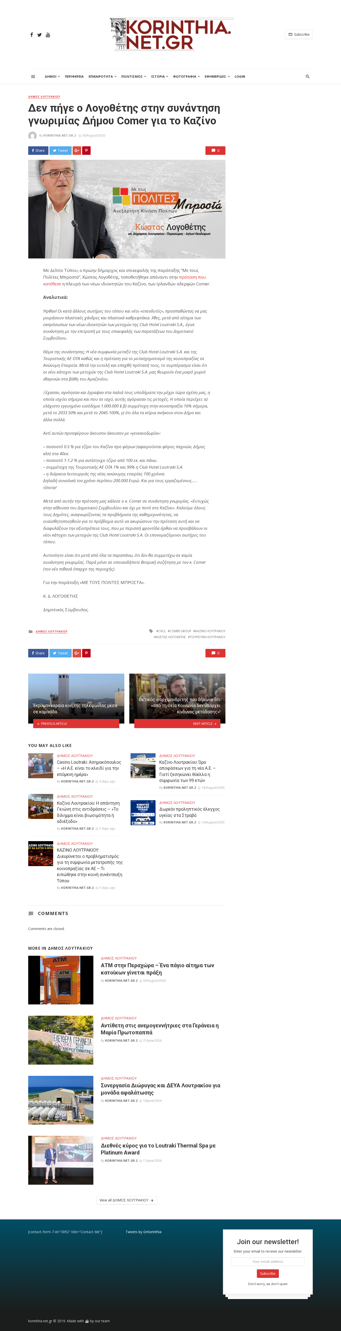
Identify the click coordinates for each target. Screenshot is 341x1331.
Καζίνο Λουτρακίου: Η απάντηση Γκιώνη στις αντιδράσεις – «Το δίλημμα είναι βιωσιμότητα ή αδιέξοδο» (88, 812)
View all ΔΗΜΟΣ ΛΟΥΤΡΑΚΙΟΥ (124, 1200)
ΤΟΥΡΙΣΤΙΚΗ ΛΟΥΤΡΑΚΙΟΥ (207, 637)
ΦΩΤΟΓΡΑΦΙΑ (184, 76)
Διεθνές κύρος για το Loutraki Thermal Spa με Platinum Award (158, 1149)
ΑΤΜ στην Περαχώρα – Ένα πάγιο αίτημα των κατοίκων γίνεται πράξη (157, 968)
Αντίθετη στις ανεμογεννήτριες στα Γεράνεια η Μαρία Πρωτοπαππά (160, 1029)
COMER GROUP (180, 631)
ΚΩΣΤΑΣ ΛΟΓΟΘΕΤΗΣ (171, 637)
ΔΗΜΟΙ (50, 76)
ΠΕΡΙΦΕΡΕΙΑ (74, 76)
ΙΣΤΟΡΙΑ (158, 76)
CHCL (162, 631)
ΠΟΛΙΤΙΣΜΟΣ (132, 76)
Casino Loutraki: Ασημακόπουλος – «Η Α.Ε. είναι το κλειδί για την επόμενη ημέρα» (89, 768)
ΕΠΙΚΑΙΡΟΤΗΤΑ (101, 76)
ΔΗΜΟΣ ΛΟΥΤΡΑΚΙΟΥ (44, 96)
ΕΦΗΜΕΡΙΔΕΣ (215, 76)
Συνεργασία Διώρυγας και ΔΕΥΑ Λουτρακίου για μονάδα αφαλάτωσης (160, 1089)
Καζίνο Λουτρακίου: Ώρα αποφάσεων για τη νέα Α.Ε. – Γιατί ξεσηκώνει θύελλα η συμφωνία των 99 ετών (187, 771)
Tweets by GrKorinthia (144, 1231)
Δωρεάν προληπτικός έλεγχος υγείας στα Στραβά (189, 812)
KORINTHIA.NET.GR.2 (59, 135)
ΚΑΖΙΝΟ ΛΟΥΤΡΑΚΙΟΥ (210, 631)
